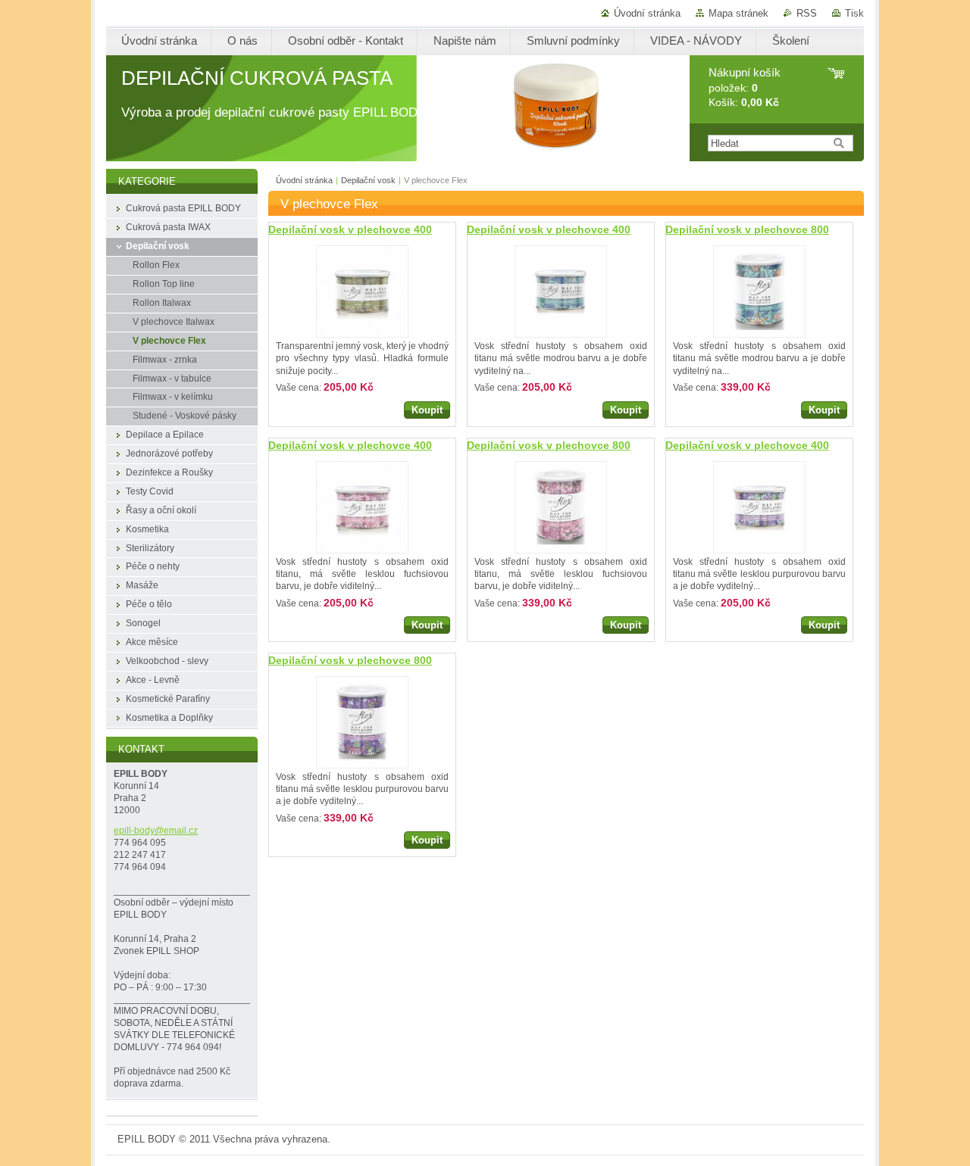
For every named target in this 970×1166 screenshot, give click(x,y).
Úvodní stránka (647, 13)
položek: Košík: (745, 87)
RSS (806, 13)
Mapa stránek (738, 13)
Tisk (854, 13)
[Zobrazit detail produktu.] (362, 291)
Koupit (427, 410)
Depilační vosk (368, 180)
